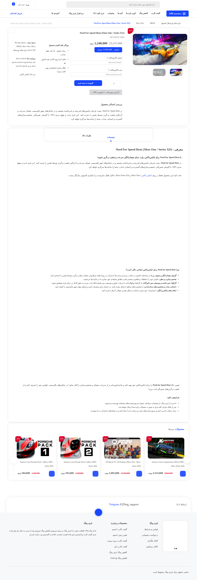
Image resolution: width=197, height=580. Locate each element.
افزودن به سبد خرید (85, 83)
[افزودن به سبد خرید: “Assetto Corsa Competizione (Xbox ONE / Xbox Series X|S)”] (183, 474)
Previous (131, 72)
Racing (17, 43)
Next (187, 72)
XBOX (152, 23)
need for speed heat (24, 62)
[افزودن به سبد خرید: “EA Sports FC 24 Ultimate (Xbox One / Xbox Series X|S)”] (139, 474)
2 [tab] (174, 548)
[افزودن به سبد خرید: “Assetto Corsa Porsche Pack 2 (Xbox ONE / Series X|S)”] (95, 474)
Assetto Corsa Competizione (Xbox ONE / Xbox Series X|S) (168, 464)
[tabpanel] (175, 535)
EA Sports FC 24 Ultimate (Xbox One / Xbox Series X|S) (123, 464)
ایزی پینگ (165, 403)
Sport (23, 43)
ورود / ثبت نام (23, 5)
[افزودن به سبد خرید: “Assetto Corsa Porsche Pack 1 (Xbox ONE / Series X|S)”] (52, 474)
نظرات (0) (86, 136)
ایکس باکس (24, 74)
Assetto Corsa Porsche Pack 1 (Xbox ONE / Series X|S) (36, 464)
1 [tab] (176, 548)
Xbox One (140, 23)
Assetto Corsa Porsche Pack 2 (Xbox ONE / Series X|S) (80, 464)
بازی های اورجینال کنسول (171, 23)
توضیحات (111, 137)
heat (17, 58)
